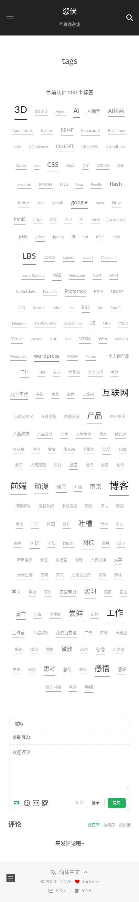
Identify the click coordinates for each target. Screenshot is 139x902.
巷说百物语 (66, 633)
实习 (90, 592)
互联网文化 (23, 417)
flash (116, 184)
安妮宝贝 (67, 592)
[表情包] (36, 803)
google (79, 202)
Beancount (117, 131)
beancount (90, 130)
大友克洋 (98, 560)
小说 (38, 614)
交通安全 (72, 417)
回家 (18, 544)
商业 (119, 524)
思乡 (16, 670)
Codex (21, 165)
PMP (98, 291)
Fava (79, 184)
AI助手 (94, 111)
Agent (61, 112)
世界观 (74, 373)
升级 (78, 487)
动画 (61, 487)
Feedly (96, 184)
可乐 (35, 524)
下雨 (41, 373)
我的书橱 (53, 687)
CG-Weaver (38, 147)
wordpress (46, 356)
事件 (71, 394)
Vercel (17, 339)
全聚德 (88, 450)
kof (85, 237)
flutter (23, 203)
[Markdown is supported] (18, 803)
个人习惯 (95, 373)
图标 (88, 543)
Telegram (19, 323)
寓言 (21, 614)
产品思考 (117, 417)
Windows (18, 356)
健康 (52, 450)
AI (76, 111)
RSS (86, 307)
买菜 (55, 394)
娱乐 (102, 575)
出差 (73, 465)
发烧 (19, 524)
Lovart (87, 257)
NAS (56, 275)
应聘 (104, 633)
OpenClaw (25, 291)
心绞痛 (118, 650)
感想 (121, 669)
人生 (64, 434)
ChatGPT (65, 146)
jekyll (40, 237)
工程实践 (40, 633)
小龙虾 (55, 614)
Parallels (50, 292)
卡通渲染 (69, 506)
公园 (122, 450)
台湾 (51, 524)
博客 (119, 486)
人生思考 (83, 434)
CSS (53, 165)
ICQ (53, 220)
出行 (89, 465)
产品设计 (45, 434)
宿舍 (123, 592)
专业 (56, 373)
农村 (57, 465)
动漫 (41, 486)
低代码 (120, 434)
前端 (18, 486)
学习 (16, 592)
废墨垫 (121, 633)
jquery (58, 237)
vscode (36, 339)
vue (53, 338)
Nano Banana (33, 275)
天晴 (44, 575)
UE (92, 323)
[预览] (45, 803)
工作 (114, 613)
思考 (49, 669)
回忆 (34, 543)
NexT (97, 275)
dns (120, 165)
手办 (73, 687)
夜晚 (79, 560)
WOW (72, 356)
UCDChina (72, 323)
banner (47, 131)
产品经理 (21, 434)
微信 (34, 650)
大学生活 (25, 575)
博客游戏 (23, 506)
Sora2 (116, 308)
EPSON (45, 184)
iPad (68, 220)
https (37, 220)
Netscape (77, 275)
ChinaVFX (90, 147)
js (73, 236)
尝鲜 (76, 613)
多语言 (61, 560)
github (57, 203)
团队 (51, 544)
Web (103, 339)
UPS (107, 323)
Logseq (69, 257)
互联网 (115, 393)
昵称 (19, 724)
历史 (89, 506)
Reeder (39, 308)
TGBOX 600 (45, 323)
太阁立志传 (81, 575)
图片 (106, 544)
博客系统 (46, 506)
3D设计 (41, 112)
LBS (29, 256)
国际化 (69, 544)
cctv (17, 147)
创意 (105, 465)
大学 (118, 560)
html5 (20, 219)
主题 (115, 373)
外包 (44, 560)
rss (72, 308)
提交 (117, 803)
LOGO (49, 257)
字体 (118, 575)
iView (95, 220)
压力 (104, 506)
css (36, 165)
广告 (88, 633)
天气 (60, 575)
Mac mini (109, 257)
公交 (106, 449)
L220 (116, 237)
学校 (32, 592)
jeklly (23, 237)
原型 (120, 506)
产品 (94, 415)
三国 (24, 372)
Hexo (117, 203)
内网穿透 (38, 465)
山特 (95, 614)
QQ (21, 308)
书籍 (40, 394)
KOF (100, 237)
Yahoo (91, 356)
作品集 (19, 450)
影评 (19, 650)
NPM (113, 275)
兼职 (19, 465)
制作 (120, 465)
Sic (100, 308)
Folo (41, 203)
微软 (66, 649)
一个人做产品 (116, 356)
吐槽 (85, 523)
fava (64, 184)
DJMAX (103, 165)
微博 (50, 650)
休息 (103, 434)
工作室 (18, 633)
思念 (32, 670)
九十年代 (19, 394)
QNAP (117, 291)
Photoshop (75, 291)
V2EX (123, 323)
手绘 (88, 687)
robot (57, 308)
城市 (121, 544)
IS (81, 220)
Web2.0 (121, 339)
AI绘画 (116, 111)
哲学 (104, 524)
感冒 (83, 670)
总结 (67, 669)
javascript (116, 219)
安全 (48, 592)
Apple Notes (22, 131)
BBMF (67, 130)
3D (21, 110)
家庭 (108, 592)
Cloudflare (115, 147)
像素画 (69, 450)
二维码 (88, 394)
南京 (96, 487)
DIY (85, 165)
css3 (70, 165)
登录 (96, 803)
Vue (68, 339)
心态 (84, 650)
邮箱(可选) (21, 737)
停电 (36, 450)
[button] (10, 18)
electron (24, 184)
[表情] (27, 803)
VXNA (85, 339)
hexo (100, 203)
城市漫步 (24, 560)
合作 (66, 524)
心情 (100, 649)
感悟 (102, 668)
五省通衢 (48, 417)
